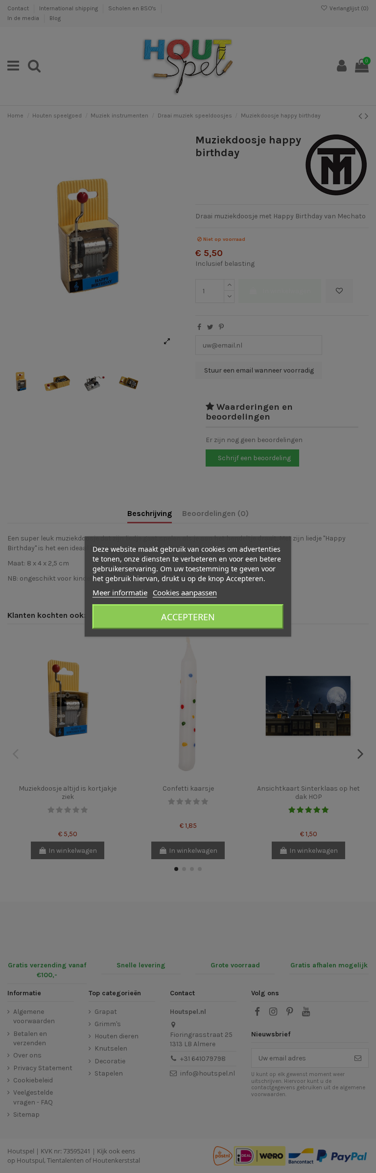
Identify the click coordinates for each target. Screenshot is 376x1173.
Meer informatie (120, 592)
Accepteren (188, 617)
